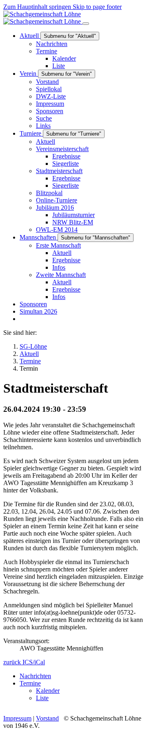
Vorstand (47, 718)
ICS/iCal (33, 662)
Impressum (17, 718)
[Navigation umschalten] (85, 23)
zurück (12, 662)
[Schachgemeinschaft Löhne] (42, 18)
